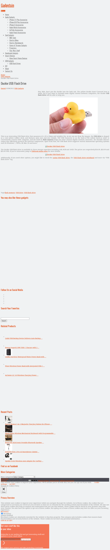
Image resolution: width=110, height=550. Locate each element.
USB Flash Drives (15, 63)
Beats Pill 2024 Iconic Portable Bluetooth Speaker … (24, 442)
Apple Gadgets (10, 17)
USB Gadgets (9, 61)
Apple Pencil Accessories (17, 32)
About (7, 68)
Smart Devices (10, 55)
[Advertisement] (19, 106)
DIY (6, 66)
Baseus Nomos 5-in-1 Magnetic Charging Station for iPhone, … (28, 424)
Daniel (3, 88)
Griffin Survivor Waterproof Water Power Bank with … (25, 357)
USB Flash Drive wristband (84, 158)
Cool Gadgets (9, 35)
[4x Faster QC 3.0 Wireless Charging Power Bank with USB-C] (8, 373)
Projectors (12, 48)
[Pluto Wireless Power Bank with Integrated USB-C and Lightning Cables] (8, 364)
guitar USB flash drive (61, 158)
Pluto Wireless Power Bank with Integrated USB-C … (25, 366)
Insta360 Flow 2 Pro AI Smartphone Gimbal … (22, 452)
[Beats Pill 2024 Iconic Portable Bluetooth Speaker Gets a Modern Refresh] (8, 441)
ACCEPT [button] (12, 484)
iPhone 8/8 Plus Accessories (18, 22)
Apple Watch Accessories (17, 27)
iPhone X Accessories (16, 25)
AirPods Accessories (16, 30)
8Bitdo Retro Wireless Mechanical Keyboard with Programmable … (30, 433)
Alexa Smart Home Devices (18, 58)
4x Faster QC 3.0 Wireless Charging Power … (21, 375)
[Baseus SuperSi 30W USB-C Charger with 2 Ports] (8, 346)
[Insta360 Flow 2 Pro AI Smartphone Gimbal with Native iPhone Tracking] (8, 450)
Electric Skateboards (16, 43)
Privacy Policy (43, 481)
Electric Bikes (13, 40)
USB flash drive (30, 193)
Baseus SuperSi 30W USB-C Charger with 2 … (22, 347)
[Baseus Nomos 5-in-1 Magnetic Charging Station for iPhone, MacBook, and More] (8, 422)
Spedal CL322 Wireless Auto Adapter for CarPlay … (24, 461)
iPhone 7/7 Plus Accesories (18, 19)
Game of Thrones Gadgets (18, 45)
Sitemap (4, 481)
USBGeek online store (39, 151)
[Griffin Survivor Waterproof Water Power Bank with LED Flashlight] (8, 355)
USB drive (19, 193)
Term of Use (54, 481)
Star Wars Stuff (14, 50)
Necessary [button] (4, 511)
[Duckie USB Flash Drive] (73, 133)
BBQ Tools (12, 37)
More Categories (7, 477)
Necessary (7, 514)
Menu (3, 11)
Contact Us (8, 71)
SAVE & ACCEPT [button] (6, 520)
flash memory (10, 193)
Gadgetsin (7, 5)
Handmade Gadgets (11, 53)
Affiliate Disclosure (67, 481)
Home (7, 14)
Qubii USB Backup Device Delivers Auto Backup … (24, 338)
